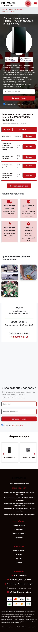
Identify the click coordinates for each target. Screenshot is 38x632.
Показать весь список (19, 186)
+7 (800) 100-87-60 (19, 337)
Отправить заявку (19, 98)
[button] (3, 454)
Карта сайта (32, 627)
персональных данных (19, 104)
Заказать (29, 136)
